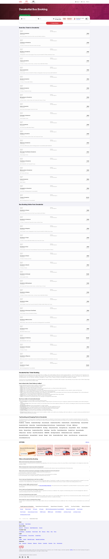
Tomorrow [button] (69, 18)
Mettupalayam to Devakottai (26, 97)
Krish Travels (29, 45)
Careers (40, 527)
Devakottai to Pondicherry (25, 337)
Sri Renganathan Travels (24, 54)
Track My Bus (21, 531)
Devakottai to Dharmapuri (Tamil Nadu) (28, 310)
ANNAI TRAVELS (22, 182)
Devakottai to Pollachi (24, 255)
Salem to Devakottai (24, 106)
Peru (54, 543)
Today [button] (64, 18)
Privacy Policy (31, 535)
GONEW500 (42, 453)
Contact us (26, 527)
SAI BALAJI (43, 36)
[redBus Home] (20, 2)
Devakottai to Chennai (24, 210)
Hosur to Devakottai (24, 69)
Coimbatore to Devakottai (25, 42)
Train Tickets (28, 523)
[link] (27, 450)
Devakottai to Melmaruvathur (26, 319)
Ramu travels (22, 36)
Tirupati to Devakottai (24, 197)
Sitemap (43, 531)
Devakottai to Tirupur (24, 237)
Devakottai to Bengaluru (25, 228)
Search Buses (55, 23)
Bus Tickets (21, 523)
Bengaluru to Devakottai (25, 51)
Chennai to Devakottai (24, 33)
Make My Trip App (31, 539)
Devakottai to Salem (24, 301)
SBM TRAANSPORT (53, 72)
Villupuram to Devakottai (25, 142)
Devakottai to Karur (24, 328)
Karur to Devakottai (24, 124)
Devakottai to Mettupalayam (26, 283)
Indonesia (24, 543)
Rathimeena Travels (51, 54)
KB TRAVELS (39, 36)
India (20, 543)
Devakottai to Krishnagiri (25, 274)
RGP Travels (22, 173)
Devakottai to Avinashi (24, 264)
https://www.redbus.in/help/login (45, 485)
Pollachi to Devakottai (24, 88)
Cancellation (28, 531)
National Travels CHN (28, 36)
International (59, 543)
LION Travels (22, 145)
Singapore (30, 543)
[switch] (86, 19)
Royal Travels (48, 72)
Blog (52, 531)
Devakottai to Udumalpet (25, 346)
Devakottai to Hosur (24, 246)
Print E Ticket (35, 531)
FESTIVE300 (24, 453)
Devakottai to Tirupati (24, 365)
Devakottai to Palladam (25, 292)
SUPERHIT (77, 453)
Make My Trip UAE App (40, 539)
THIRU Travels (34, 36)
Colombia (50, 543)
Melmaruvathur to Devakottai (26, 170)
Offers (48, 531)
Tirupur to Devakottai (24, 60)
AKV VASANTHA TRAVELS (43, 54)
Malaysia (35, 543)
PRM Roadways (27, 145)
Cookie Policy (38, 535)
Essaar (38, 54)
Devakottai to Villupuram (25, 356)
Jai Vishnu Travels (30, 63)
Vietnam (40, 543)
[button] (28, 19)
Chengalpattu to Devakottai (25, 188)
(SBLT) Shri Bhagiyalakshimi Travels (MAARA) (37, 145)
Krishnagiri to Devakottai (25, 115)
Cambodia (45, 543)
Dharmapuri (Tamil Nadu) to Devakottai (28, 151)
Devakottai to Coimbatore (25, 219)
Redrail (24, 539)
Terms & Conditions (23, 535)
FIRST (58, 453)
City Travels (39, 45)
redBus (20, 539)
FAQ (40, 531)
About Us (21, 527)
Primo (55, 531)
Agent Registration (34, 527)
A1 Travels (21, 45)
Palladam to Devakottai (25, 133)
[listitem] (21, 446)
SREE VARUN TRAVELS (44, 63)
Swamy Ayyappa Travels (32, 54)
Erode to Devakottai (24, 179)
